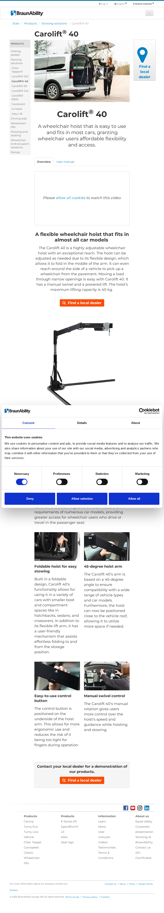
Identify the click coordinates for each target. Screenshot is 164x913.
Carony (29, 821)
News (102, 826)
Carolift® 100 (20, 76)
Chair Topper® (17, 69)
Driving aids (19, 118)
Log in (104, 3)
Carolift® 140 (20, 90)
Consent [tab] (28, 423)
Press (132, 884)
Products (30, 23)
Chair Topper (33, 842)
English (121, 3)
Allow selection (82, 498)
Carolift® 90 (19, 86)
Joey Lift (17, 113)
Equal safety (143, 821)
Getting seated (16, 53)
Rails (64, 837)
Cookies (105, 897)
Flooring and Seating (19, 133)
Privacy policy (90, 897)
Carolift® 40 (20, 81)
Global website (143, 3)
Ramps (15, 152)
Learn (102, 821)
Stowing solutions (54, 23)
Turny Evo (31, 826)
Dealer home (145, 884)
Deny (30, 498)
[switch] (62, 482)
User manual (65, 162)
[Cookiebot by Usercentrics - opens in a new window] (141, 411)
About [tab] (135, 423)
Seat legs (67, 842)
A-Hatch (17, 108)
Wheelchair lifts (18, 125)
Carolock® (18, 104)
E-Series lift (69, 821)
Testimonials (107, 847)
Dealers (14, 890)
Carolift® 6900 (17, 97)
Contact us (143, 847)
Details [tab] (82, 423)
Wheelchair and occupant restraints (20, 144)
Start (16, 23)
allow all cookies (70, 198)
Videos (103, 842)
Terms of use (72, 897)
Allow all (134, 498)
